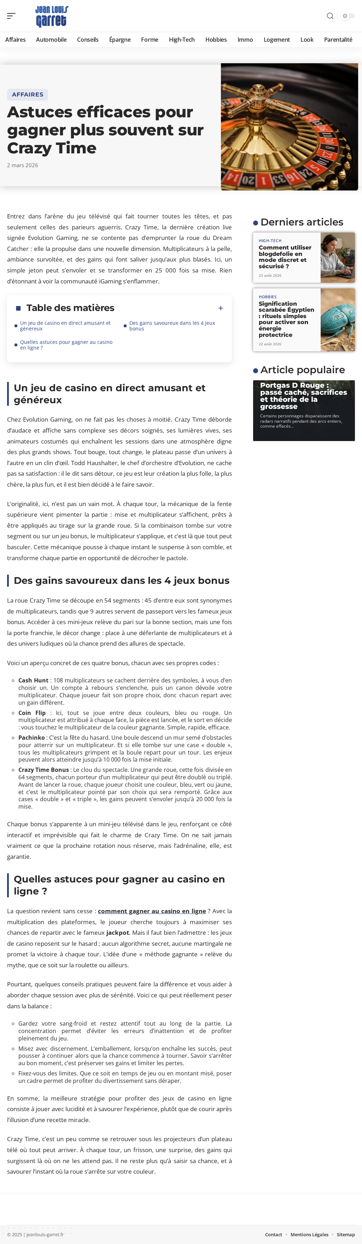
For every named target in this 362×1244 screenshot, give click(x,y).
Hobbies (268, 296)
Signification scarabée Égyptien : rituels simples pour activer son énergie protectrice (286, 319)
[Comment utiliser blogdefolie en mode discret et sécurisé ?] (338, 258)
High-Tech (270, 240)
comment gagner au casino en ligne (152, 911)
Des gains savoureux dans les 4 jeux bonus (172, 325)
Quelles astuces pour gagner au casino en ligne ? (66, 345)
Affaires (27, 94)
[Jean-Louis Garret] (51, 16)
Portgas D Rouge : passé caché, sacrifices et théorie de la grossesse (303, 396)
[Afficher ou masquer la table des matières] (169, 308)
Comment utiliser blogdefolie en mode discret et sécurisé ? (285, 257)
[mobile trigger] (13, 16)
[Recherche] (330, 16)
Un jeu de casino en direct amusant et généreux (65, 325)
